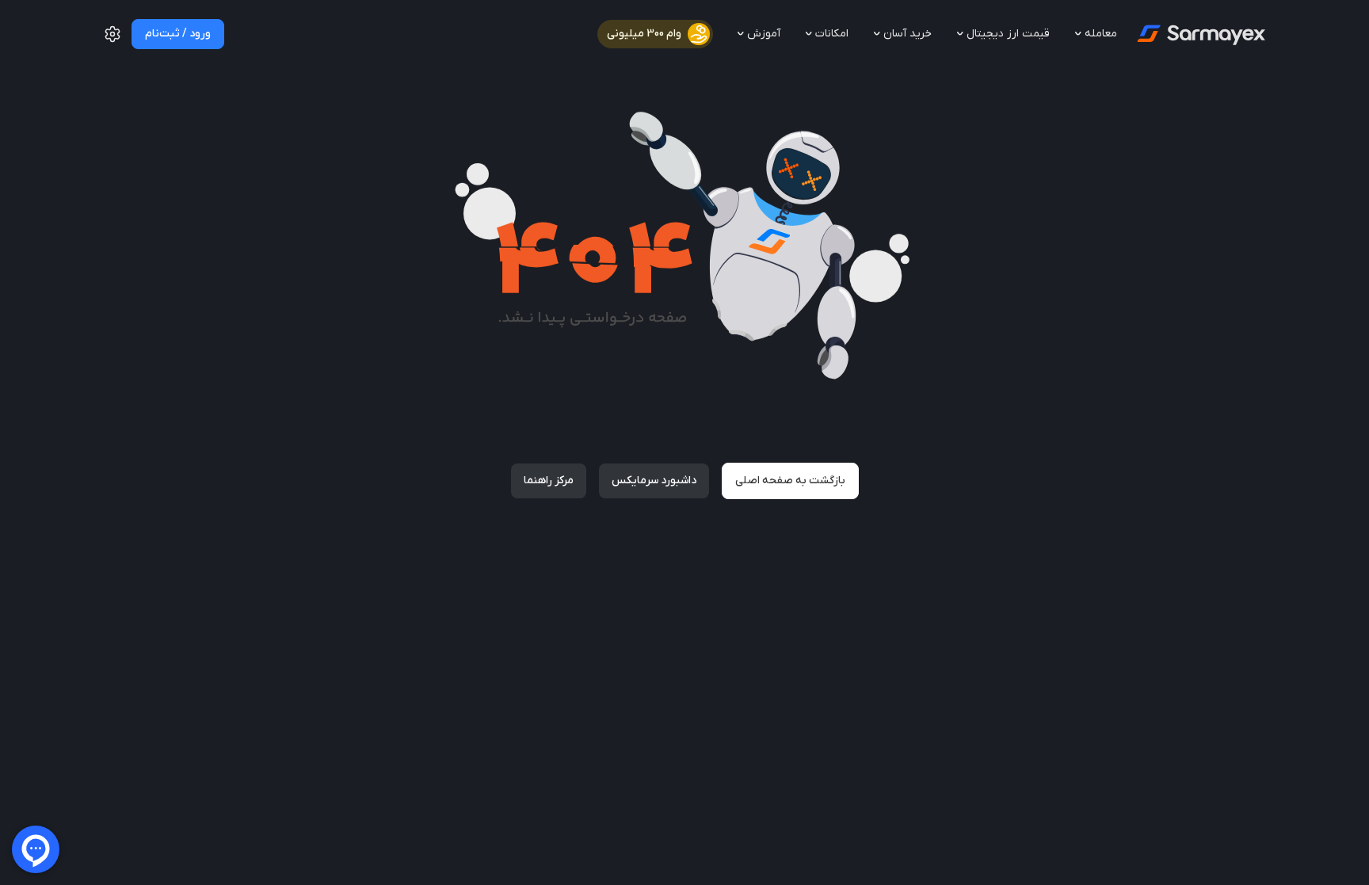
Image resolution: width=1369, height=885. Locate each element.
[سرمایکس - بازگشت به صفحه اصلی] (1200, 34)
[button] (112, 40)
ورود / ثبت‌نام (178, 33)
